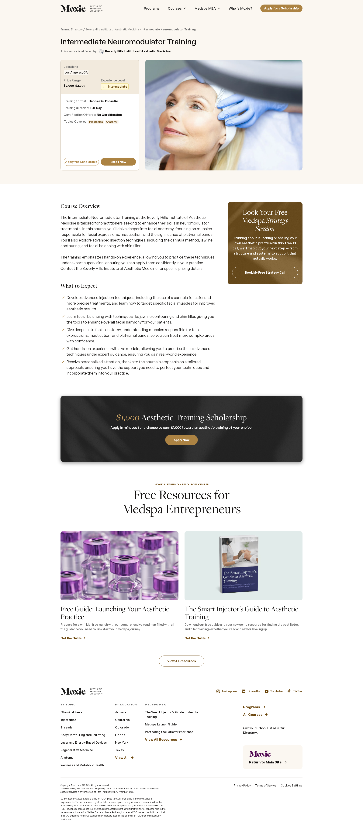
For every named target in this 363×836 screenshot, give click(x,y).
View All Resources (181, 661)
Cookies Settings (291, 785)
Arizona (120, 712)
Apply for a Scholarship (281, 8)
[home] (82, 8)
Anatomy (111, 121)
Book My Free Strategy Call (265, 272)
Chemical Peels (71, 712)
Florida (120, 735)
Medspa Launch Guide (161, 724)
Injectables (96, 121)
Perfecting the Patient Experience (169, 732)
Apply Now (181, 440)
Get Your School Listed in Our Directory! (264, 730)
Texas (119, 750)
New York (121, 742)
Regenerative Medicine (76, 750)
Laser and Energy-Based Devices (83, 742)
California (122, 720)
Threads (66, 727)
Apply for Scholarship (81, 162)
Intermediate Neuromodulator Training (169, 29)
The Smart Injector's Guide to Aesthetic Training (173, 714)
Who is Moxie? (240, 8)
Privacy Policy (242, 785)
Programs (152, 8)
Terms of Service (265, 785)
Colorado (122, 727)
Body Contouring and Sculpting (82, 735)
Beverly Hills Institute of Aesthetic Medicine (112, 29)
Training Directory (71, 29)
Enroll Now (118, 162)
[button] (177, 8)
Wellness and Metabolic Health (82, 765)
